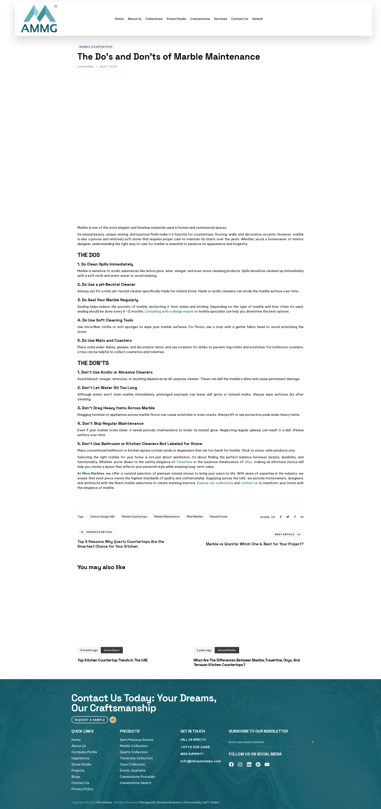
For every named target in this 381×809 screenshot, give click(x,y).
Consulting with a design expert (169, 311)
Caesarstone (200, 19)
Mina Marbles (195, 516)
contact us (249, 483)
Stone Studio (176, 19)
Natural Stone (218, 516)
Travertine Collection (136, 758)
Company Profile (84, 752)
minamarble (85, 66)
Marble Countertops (96, 46)
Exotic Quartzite (133, 770)
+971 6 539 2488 (195, 747)
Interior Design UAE (103, 516)
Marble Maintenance (167, 516)
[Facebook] (231, 764)
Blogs (75, 777)
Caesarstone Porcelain (137, 777)
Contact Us (239, 19)
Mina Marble (104, 802)
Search (257, 19)
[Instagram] (240, 764)
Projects (77, 770)
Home (119, 19)
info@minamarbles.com (200, 761)
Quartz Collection (134, 752)
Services (220, 19)
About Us (134, 19)
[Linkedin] (249, 764)
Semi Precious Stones (136, 740)
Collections (154, 19)
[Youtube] (267, 764)
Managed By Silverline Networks (160, 802)
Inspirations (80, 758)
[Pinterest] (258, 764)
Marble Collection (133, 746)
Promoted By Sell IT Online (201, 802)
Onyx (248, 462)
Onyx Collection (132, 764)
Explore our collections (215, 483)
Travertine (184, 462)
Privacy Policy (82, 789)
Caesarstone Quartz (135, 783)
